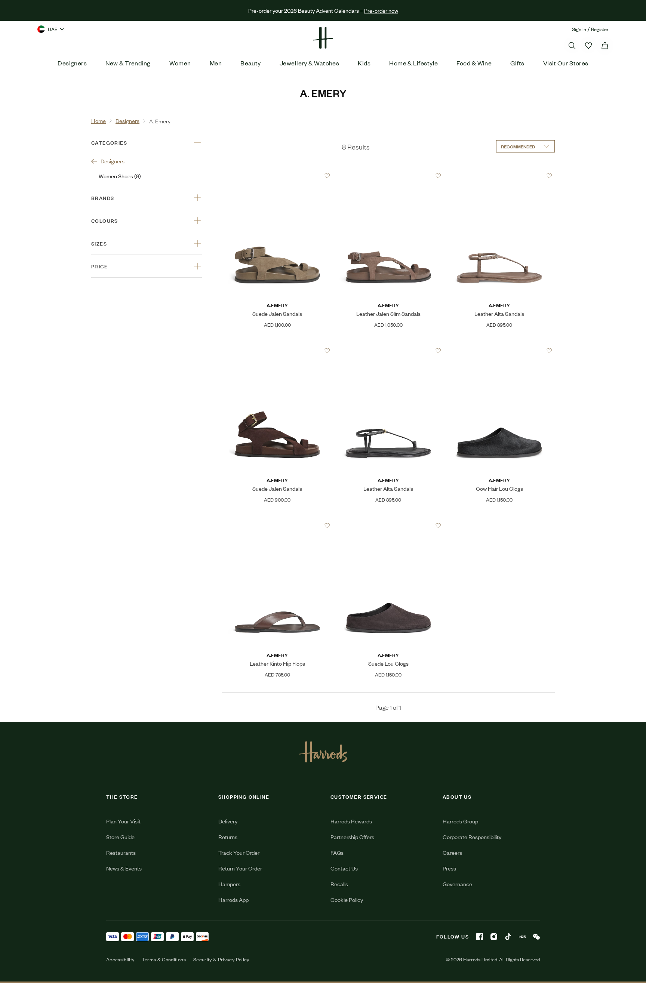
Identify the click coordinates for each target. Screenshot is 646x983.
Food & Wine (474, 63)
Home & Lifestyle (413, 63)
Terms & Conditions (164, 959)
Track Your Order (238, 852)
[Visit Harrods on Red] (522, 936)
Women (180, 63)
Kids (364, 63)
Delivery (227, 821)
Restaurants (121, 852)
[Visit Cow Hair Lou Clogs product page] (499, 350)
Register (600, 29)
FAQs (337, 852)
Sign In (579, 29)
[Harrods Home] (323, 38)
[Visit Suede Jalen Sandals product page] (277, 175)
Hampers (229, 884)
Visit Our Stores (565, 63)
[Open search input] (572, 45)
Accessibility (120, 959)
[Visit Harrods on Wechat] (536, 936)
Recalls (339, 884)
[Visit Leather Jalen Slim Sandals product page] (388, 175)
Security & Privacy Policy (221, 959)
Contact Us (344, 868)
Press (449, 868)
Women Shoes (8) (120, 176)
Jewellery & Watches (309, 63)
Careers (452, 852)
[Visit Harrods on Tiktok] (508, 936)
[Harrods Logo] (323, 751)
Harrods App (233, 899)
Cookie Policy (346, 899)
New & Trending (127, 63)
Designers (72, 63)
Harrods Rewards (351, 821)
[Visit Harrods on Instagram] (493, 936)
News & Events (124, 868)
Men (216, 63)
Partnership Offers (352, 837)
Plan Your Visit (123, 821)
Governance (457, 884)
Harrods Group (460, 821)
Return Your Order (240, 868)
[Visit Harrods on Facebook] (479, 936)
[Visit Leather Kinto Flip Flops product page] (277, 525)
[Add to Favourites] (327, 175)
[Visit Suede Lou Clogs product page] (388, 525)
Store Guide (120, 837)
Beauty (250, 63)
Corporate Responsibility (472, 837)
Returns (227, 837)
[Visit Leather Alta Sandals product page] (499, 175)
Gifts (517, 63)
